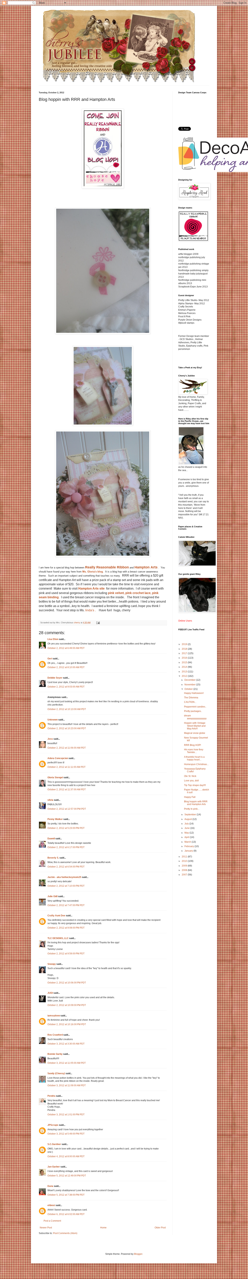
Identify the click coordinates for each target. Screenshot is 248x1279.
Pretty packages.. (193, 711)
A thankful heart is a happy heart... (194, 758)
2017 (185, 653)
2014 (185, 667)
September (190, 814)
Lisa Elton (52, 639)
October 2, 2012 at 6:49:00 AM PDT (65, 648)
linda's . (90, 610)
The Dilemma (191, 697)
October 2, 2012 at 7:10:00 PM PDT (65, 886)
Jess (50, 739)
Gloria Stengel (55, 777)
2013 (185, 671)
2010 (185, 861)
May (186, 832)
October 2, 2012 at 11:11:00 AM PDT (66, 767)
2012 (185, 676)
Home (103, 1227)
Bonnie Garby (55, 1054)
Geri (49, 658)
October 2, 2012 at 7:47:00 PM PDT (65, 905)
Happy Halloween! (194, 693)
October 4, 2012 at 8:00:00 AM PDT (65, 1156)
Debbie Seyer (54, 677)
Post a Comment (52, 1220)
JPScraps (52, 1125)
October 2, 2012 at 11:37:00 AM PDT (66, 789)
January (189, 850)
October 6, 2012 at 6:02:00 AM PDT (65, 1214)
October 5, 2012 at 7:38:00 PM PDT (65, 1194)
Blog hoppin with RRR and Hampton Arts (196, 803)
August (188, 819)
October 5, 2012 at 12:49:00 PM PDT (66, 1175)
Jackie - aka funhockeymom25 (64, 877)
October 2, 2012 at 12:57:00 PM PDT (66, 809)
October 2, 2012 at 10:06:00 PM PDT (66, 982)
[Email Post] (97, 622)
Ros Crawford (55, 1034)
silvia (50, 800)
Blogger (138, 1254)
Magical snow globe (194, 733)
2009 (185, 865)
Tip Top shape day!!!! (195, 785)
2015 (185, 662)
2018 (185, 649)
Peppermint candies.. (195, 706)
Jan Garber (53, 1166)
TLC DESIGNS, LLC (58, 938)
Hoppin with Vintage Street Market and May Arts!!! (195, 726)
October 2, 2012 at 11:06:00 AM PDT (66, 747)
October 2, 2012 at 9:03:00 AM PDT (65, 686)
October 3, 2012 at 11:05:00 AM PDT (66, 1063)
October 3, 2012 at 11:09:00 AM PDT (66, 1085)
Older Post (160, 1227)
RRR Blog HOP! (192, 745)
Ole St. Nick (190, 776)
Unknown (52, 719)
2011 (185, 856)
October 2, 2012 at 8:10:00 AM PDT (65, 667)
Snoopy (51, 964)
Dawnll (51, 838)
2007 (185, 874)
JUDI (50, 993)
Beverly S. (53, 857)
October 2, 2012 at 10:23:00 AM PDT (66, 728)
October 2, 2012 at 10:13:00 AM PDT (66, 709)
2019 (185, 644)
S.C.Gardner (54, 1144)
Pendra (51, 1096)
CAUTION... (190, 702)
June (187, 828)
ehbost (51, 1205)
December (190, 680)
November (190, 684)
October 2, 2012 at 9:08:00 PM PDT (65, 927)
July (186, 823)
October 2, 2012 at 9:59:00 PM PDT (65, 953)
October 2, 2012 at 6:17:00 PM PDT (65, 847)
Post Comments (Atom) (65, 1233)
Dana (50, 1186)
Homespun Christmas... (196, 764)
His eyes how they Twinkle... (193, 751)
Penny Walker (55, 819)
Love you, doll (191, 780)
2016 (185, 657)
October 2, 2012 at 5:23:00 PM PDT (65, 828)
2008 (185, 870)
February (189, 846)
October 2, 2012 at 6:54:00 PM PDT (65, 866)
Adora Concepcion (57, 758)
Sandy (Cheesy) (56, 1073)
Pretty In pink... (191, 809)
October (188, 689)
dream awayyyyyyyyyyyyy (195, 717)
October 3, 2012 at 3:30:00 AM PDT (65, 1043)
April (187, 837)
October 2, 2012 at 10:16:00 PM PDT (66, 1024)
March (188, 842)
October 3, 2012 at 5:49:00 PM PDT (65, 1133)
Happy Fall (189, 797)
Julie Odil (52, 896)
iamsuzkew (53, 1015)
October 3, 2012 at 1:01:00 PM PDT (65, 1114)
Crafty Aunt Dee (56, 915)
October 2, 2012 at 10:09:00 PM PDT (66, 1005)
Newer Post (46, 1227)
